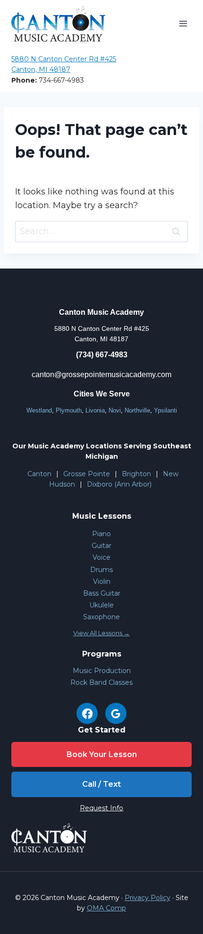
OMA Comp (106, 908)
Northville (137, 410)
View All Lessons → (101, 633)
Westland (39, 410)
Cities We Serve (102, 394)
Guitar (101, 545)
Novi (115, 410)
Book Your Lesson (102, 754)
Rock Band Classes (101, 682)
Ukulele (101, 605)
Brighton (136, 474)
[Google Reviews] (116, 713)
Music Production (102, 670)
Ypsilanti (165, 410)
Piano (101, 534)
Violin (101, 581)
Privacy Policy (147, 897)
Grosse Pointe (86, 474)
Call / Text (101, 784)
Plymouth (69, 410)
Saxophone (101, 617)
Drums (101, 569)
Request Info (101, 808)
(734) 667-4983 (101, 355)
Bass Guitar (101, 593)
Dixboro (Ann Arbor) (119, 484)
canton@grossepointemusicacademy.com (101, 374)
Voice (101, 557)
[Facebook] (87, 713)
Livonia (95, 410)
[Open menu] (183, 23)
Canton (39, 474)
